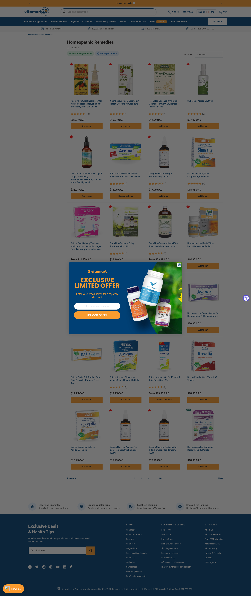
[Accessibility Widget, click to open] (246, 298)
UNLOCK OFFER (97, 315)
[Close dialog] (179, 265)
